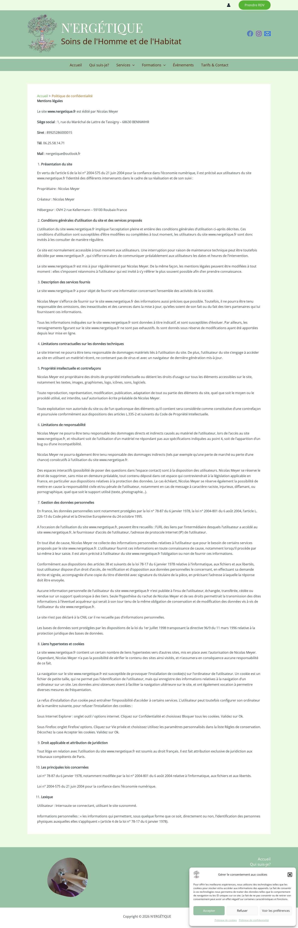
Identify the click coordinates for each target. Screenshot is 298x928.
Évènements (183, 65)
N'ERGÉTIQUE (102, 27)
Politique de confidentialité (254, 920)
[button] (290, 875)
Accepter (209, 911)
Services (123, 65)
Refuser (242, 911)
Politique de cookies (226, 920)
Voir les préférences (276, 911)
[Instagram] (259, 33)
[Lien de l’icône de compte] (228, 5)
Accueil (76, 65)
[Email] (267, 33)
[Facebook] (250, 33)
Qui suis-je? (99, 65)
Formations (151, 65)
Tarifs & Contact (214, 65)
